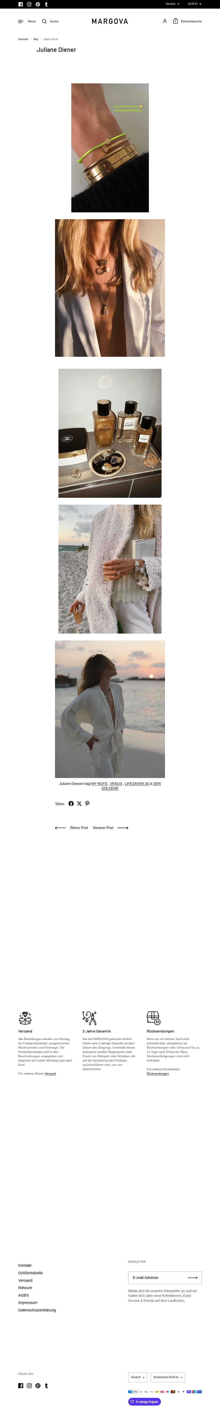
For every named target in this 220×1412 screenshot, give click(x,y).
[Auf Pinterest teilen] (87, 803)
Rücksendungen (158, 1073)
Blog (36, 39)
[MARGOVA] (110, 21)
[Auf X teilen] (79, 803)
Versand (50, 1073)
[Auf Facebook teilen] (71, 803)
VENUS (116, 784)
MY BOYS (99, 784)
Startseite (23, 39)
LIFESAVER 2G (137, 784)
